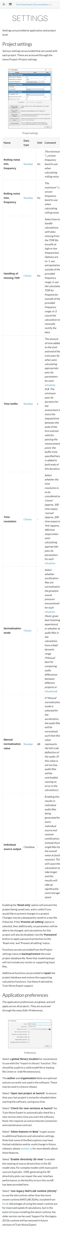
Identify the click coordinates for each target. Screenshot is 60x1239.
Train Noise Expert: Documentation (32, 4)
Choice (27, 275)
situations (50, 691)
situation (50, 385)
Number (28, 164)
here (4, 1203)
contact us (26, 1148)
